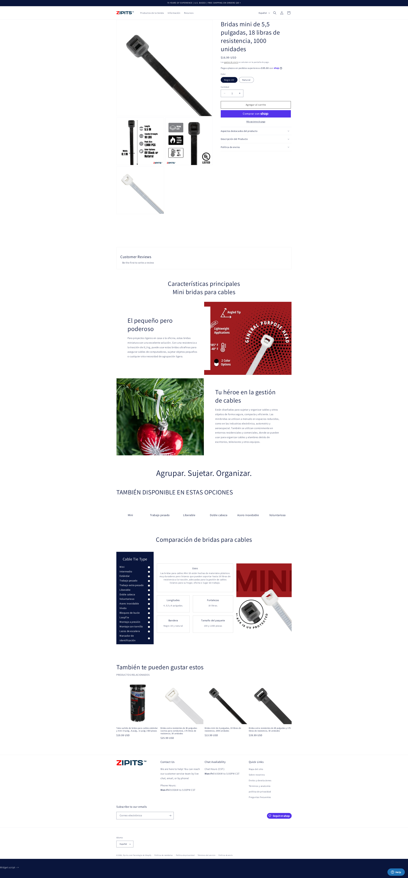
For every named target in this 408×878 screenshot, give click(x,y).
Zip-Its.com (128, 855)
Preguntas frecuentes (260, 797)
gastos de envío (231, 62)
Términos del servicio (206, 855)
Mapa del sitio (256, 769)
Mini (122, 567)
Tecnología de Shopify (142, 855)
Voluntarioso (127, 599)
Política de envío (226, 855)
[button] (274, 12)
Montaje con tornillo (131, 626)
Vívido (123, 608)
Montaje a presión (130, 622)
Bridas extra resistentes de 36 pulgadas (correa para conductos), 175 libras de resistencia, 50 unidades (178, 731)
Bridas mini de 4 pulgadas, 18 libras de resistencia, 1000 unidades (223, 729)
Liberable (125, 589)
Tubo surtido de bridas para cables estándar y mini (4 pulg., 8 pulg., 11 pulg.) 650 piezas (137, 729)
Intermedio (126, 571)
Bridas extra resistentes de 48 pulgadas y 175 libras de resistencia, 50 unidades (270, 729)
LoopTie (124, 617)
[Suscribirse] (170, 815)
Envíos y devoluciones (260, 780)
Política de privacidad (185, 855)
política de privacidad (260, 791)
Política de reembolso (163, 855)
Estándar (125, 576)
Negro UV (229, 79)
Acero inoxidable (129, 603)
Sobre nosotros (257, 774)
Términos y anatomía (259, 786)
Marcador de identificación (127, 638)
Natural (246, 79)
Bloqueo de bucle (130, 612)
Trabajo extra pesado (132, 585)
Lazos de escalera (130, 631)
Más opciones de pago (255, 121)
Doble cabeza (127, 594)
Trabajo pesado (128, 580)
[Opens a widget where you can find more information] (396, 872)
